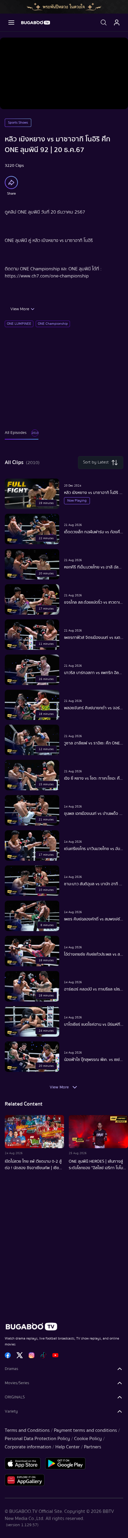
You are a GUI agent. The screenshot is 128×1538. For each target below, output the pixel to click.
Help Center (67, 1447)
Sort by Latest (96, 462)
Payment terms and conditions (85, 1430)
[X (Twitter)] (20, 1355)
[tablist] (21, 436)
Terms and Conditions (27, 1430)
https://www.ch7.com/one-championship (47, 276)
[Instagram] (32, 1355)
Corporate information (28, 1447)
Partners (92, 1447)
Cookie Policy (88, 1438)
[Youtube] (55, 1355)
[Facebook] (8, 1355)
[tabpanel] (64, 774)
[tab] (21, 435)
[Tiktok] (43, 1355)
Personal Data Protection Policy (37, 1438)
